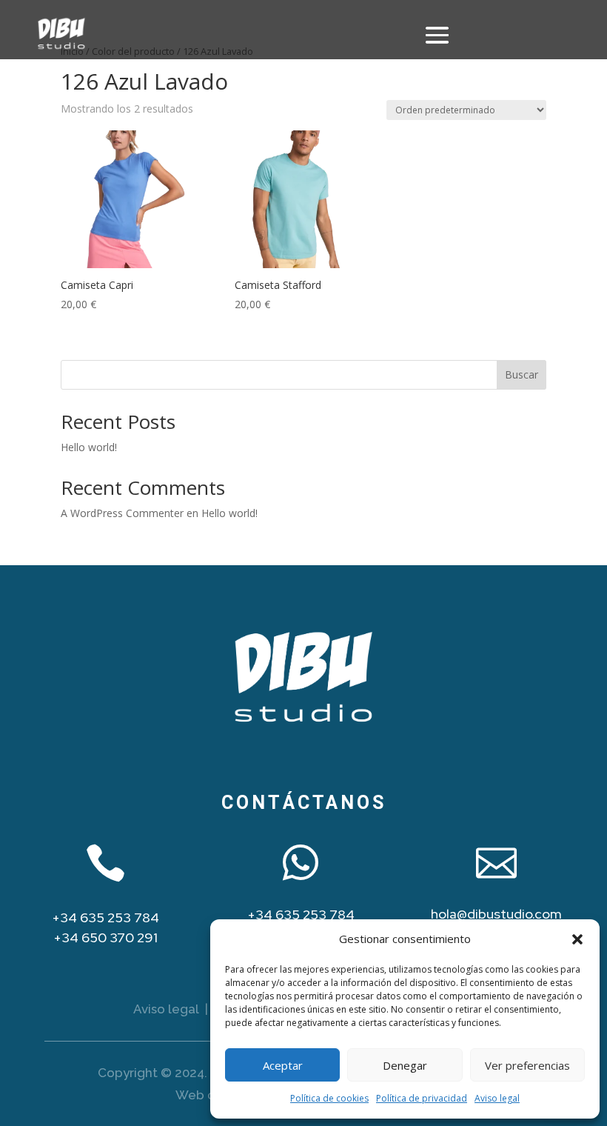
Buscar (521, 374)
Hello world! (89, 447)
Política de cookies (329, 1098)
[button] (577, 939)
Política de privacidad (421, 1098)
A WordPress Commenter (122, 513)
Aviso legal (497, 1098)
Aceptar (283, 1065)
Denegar (405, 1065)
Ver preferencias (527, 1065)
